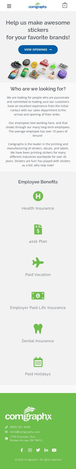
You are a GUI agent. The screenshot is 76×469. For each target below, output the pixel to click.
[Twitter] (38, 450)
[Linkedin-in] (46, 450)
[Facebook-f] (22, 450)
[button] (9, 6)
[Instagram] (30, 450)
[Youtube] (54, 450)
